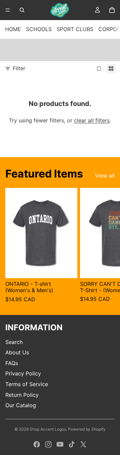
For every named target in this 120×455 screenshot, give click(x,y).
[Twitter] (83, 444)
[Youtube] (60, 444)
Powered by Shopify (87, 429)
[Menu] (7, 10)
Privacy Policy (23, 373)
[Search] (22, 10)
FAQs (11, 363)
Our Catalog (20, 405)
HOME (13, 29)
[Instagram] (48, 444)
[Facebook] (37, 444)
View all (105, 175)
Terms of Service (26, 384)
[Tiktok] (72, 444)
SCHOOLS (39, 29)
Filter (19, 68)
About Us (17, 352)
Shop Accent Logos (48, 429)
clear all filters (92, 120)
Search (14, 342)
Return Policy (22, 394)
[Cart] (112, 10)
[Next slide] (107, 245)
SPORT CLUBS (75, 29)
